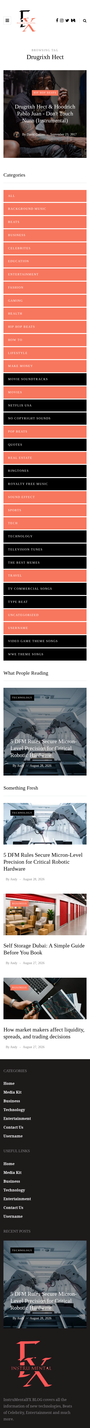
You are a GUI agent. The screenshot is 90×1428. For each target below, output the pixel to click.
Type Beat (18, 602)
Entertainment (23, 274)
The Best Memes (24, 562)
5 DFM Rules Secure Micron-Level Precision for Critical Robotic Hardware (43, 748)
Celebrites (19, 248)
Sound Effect (21, 497)
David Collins (36, 134)
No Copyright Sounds (29, 418)
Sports (14, 510)
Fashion (16, 287)
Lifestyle (18, 353)
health (15, 313)
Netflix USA (20, 405)
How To (15, 340)
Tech (13, 523)
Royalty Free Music (28, 484)
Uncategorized (23, 615)
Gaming (15, 300)
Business (17, 235)
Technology (20, 536)
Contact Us (13, 1127)
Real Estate (20, 458)
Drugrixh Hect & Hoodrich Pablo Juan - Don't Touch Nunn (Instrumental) (45, 113)
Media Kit (12, 1092)
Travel (15, 575)
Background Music (27, 208)
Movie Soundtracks (28, 379)
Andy (20, 765)
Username (18, 628)
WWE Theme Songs (26, 654)
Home (9, 1083)
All (11, 196)
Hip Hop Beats (45, 92)
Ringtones (18, 470)
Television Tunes (25, 549)
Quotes (15, 444)
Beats (14, 222)
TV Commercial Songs (30, 588)
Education (18, 261)
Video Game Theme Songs (33, 641)
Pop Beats (17, 431)
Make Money (20, 366)
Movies (15, 392)
